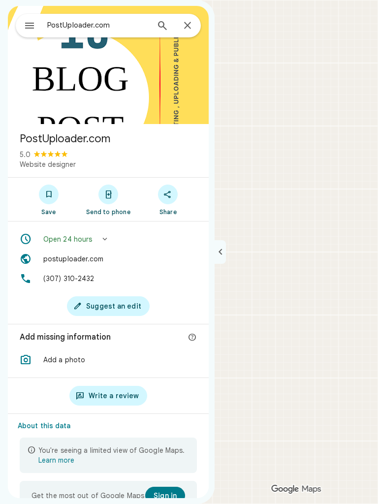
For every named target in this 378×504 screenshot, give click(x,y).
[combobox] (98, 25)
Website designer (48, 164)
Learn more (56, 460)
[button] (108, 239)
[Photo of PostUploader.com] (108, 65)
